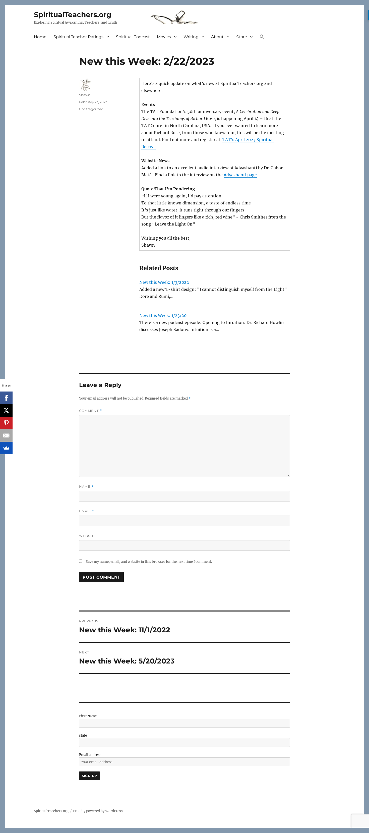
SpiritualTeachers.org (72, 14)
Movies (164, 36)
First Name (88, 716)
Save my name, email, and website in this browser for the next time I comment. (149, 562)
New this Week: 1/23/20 (163, 315)
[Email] (6, 435)
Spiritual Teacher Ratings (78, 36)
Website (87, 536)
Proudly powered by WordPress (98, 811)
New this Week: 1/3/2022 (164, 282)
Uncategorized (91, 109)
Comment (90, 411)
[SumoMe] (6, 448)
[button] (262, 37)
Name (86, 486)
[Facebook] (6, 398)
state (83, 735)
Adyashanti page (240, 174)
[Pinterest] (6, 423)
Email (86, 511)
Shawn (84, 95)
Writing (191, 36)
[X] (6, 410)
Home (40, 36)
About (217, 36)
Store (241, 36)
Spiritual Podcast (133, 36)
